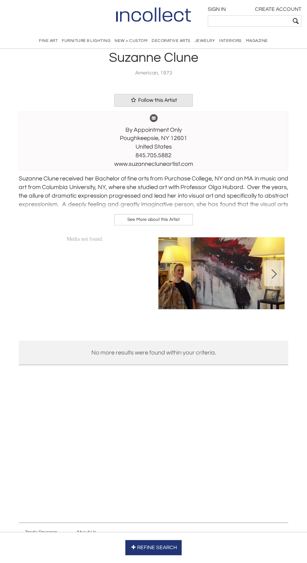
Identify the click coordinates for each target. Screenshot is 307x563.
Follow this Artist (157, 100)
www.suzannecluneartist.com (153, 164)
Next (273, 273)
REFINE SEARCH (157, 547)
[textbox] (249, 21)
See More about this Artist (153, 219)
